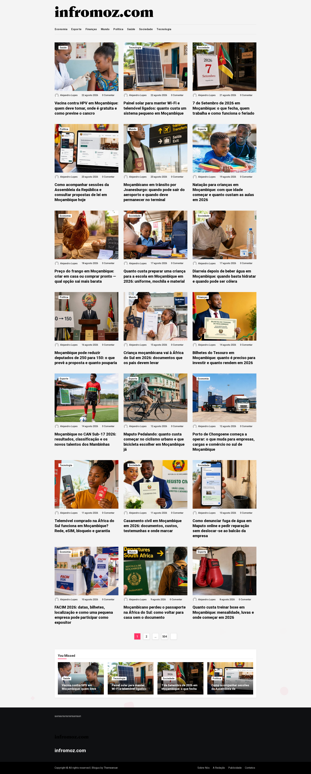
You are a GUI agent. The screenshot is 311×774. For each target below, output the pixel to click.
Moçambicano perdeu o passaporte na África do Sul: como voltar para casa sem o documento (155, 612)
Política (118, 29)
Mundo (105, 29)
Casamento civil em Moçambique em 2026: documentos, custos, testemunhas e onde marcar (153, 526)
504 (164, 636)
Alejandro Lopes (69, 95)
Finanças (91, 29)
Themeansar (111, 767)
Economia (61, 29)
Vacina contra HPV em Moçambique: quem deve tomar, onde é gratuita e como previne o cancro (86, 108)
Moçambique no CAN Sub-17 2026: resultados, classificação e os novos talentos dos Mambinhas (85, 439)
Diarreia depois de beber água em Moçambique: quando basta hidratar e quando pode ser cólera (224, 276)
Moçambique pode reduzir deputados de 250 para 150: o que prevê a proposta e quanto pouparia (86, 357)
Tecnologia (164, 29)
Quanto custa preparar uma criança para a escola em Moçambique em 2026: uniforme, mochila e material (154, 276)
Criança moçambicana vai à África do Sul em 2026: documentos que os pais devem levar (154, 357)
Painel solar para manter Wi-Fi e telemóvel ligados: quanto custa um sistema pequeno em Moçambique (155, 108)
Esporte (76, 29)
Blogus (96, 767)
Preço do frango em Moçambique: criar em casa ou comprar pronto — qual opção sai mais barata (85, 276)
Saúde (131, 29)
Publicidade (235, 767)
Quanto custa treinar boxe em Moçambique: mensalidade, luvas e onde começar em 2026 (223, 612)
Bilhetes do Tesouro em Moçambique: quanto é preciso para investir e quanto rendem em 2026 (224, 357)
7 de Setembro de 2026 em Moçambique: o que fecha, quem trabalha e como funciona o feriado (223, 108)
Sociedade (146, 29)
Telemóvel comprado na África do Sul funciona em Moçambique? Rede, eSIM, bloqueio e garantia (84, 526)
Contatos (250, 767)
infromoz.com (70, 750)
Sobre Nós (203, 767)
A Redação (219, 767)
